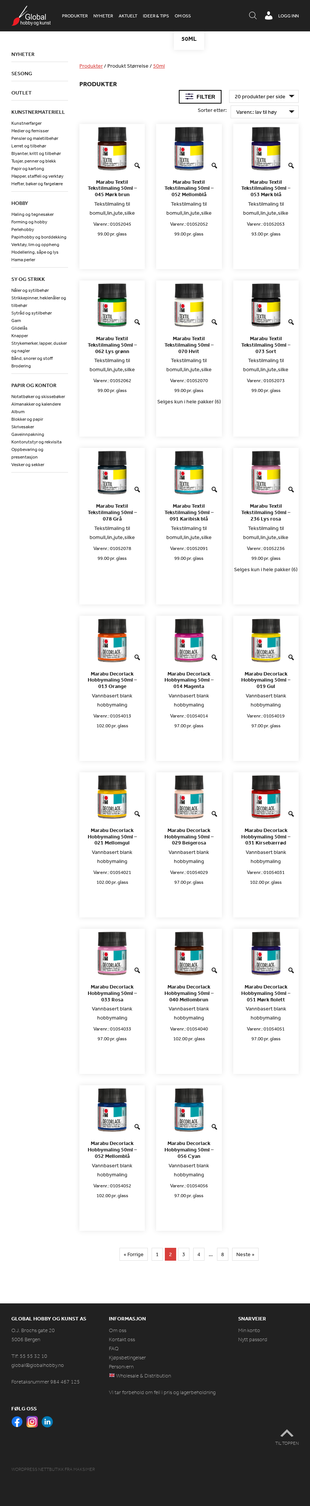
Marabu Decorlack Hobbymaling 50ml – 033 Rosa (112, 993)
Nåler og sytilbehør (30, 290)
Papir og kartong (27, 169)
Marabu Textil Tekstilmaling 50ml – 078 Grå (112, 512)
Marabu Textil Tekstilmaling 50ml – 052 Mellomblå (189, 188)
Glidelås (19, 328)
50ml (159, 65)
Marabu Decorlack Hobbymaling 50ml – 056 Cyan (189, 1149)
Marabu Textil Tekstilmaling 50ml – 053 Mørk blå (265, 188)
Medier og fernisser (30, 131)
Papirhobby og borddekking (39, 237)
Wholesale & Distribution (143, 1376)
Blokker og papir (27, 419)
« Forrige (134, 1254)
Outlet (21, 92)
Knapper (19, 336)
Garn (16, 321)
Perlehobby (22, 229)
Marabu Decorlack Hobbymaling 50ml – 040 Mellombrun (189, 993)
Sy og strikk (28, 279)
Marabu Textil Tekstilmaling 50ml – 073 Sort (265, 344)
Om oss (183, 16)
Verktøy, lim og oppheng (35, 245)
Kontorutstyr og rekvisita (36, 442)
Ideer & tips (156, 16)
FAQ (114, 1348)
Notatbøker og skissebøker (38, 397)
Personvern (121, 1366)
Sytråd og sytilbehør (31, 313)
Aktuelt (128, 16)
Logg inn (288, 16)
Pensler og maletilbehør (34, 138)
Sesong (21, 73)
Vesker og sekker (27, 465)
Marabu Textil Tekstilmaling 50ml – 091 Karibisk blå (189, 512)
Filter (206, 97)
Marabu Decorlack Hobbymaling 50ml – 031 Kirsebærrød (265, 836)
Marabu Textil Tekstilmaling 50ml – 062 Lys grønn (112, 344)
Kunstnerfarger (26, 123)
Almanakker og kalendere (36, 404)
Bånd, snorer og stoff (32, 358)
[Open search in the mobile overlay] (253, 16)
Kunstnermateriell (38, 111)
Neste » (245, 1254)
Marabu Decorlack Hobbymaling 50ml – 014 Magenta (189, 680)
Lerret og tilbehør (28, 146)
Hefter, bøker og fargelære (37, 184)
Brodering (21, 366)
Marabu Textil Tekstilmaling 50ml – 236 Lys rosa (265, 512)
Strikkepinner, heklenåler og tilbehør (38, 301)
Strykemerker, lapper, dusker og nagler (39, 347)
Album (18, 412)
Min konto (249, 1330)
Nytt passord (252, 1339)
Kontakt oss (122, 1339)
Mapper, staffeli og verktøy (37, 176)
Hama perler (23, 260)
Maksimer (84, 1469)
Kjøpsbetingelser (127, 1357)
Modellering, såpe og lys (35, 252)
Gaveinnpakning (27, 434)
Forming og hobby (29, 222)
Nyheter (103, 16)
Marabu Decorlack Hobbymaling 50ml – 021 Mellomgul (112, 836)
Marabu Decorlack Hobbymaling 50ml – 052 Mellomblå (112, 1149)
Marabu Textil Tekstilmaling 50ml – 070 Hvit (189, 344)
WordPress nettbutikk (37, 1469)
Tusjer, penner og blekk (33, 161)
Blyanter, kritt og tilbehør (36, 153)
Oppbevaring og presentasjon (27, 453)
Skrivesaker (22, 427)
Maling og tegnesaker (32, 214)
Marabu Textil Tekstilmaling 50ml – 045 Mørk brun (112, 188)
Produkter (75, 16)
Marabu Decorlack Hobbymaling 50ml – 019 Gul (265, 680)
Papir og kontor (33, 385)
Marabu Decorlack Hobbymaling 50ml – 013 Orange (112, 680)
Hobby (19, 203)
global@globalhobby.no (37, 1365)
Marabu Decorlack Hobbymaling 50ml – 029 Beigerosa (189, 836)
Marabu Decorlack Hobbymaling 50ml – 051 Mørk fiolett (265, 993)
